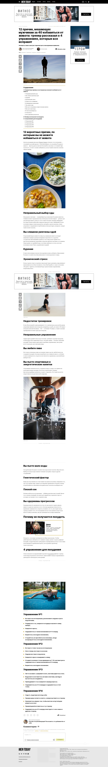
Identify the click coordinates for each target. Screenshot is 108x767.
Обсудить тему (61, 49)
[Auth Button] (88, 2)
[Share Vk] (20, 56)
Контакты (20, 761)
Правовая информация (23, 759)
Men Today (26, 2)
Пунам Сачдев (43, 142)
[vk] (21, 753)
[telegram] (23, 753)
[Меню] (19, 2)
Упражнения (28, 52)
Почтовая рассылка (83, 2)
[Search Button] (86, 2)
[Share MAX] (20, 60)
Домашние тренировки (41, 52)
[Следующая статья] (54, 744)
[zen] (26, 753)
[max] (28, 753)
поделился (51, 554)
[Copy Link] (20, 67)
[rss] (19, 753)
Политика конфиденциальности (24, 756)
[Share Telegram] (20, 63)
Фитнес (20, 26)
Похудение (34, 52)
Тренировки (25, 26)
